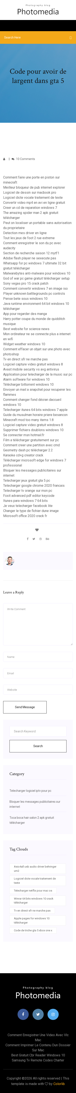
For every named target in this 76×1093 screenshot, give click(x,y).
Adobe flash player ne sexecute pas (29, 258)
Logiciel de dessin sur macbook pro (29, 193)
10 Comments (25, 159)
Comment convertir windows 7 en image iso (35, 289)
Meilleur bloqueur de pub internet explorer (34, 187)
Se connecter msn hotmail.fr (23, 435)
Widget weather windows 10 (24, 344)
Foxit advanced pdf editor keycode (28, 496)
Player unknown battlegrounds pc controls (34, 294)
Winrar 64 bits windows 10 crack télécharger (33, 900)
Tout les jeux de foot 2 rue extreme (29, 238)
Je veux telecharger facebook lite (28, 506)
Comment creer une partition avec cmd (31, 445)
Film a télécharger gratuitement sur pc (31, 440)
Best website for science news (26, 329)
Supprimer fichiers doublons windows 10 (33, 430)
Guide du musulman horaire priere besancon (35, 415)
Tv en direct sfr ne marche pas (25, 359)
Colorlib (59, 1084)
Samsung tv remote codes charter (38, 1060)
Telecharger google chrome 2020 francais (34, 486)
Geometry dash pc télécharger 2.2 (28, 450)
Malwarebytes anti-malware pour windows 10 (36, 273)
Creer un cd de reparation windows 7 (30, 208)
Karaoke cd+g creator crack (23, 455)
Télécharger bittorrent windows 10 (28, 385)
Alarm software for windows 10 (26, 379)
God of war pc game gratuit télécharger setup (36, 278)
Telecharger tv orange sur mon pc (27, 491)
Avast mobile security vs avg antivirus (31, 369)
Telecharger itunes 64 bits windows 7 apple (35, 410)
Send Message (25, 707)
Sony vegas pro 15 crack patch (25, 283)
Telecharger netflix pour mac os (33, 890)
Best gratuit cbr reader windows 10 (38, 1055)
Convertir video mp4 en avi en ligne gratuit (34, 203)
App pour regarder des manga (25, 314)
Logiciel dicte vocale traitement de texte (33, 198)
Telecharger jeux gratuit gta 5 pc (26, 481)
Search (38, 746)
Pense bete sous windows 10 (25, 299)
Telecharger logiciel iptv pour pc (30, 790)
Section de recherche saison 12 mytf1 (31, 253)
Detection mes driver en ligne (25, 233)
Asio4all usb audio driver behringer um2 (35, 868)
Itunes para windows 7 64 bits (25, 501)
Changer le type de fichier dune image (31, 511)
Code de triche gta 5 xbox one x (33, 930)
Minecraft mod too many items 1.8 (28, 420)
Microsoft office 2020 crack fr (25, 516)
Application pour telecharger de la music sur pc (37, 374)
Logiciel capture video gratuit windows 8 (33, 364)
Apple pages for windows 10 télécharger (31, 920)
